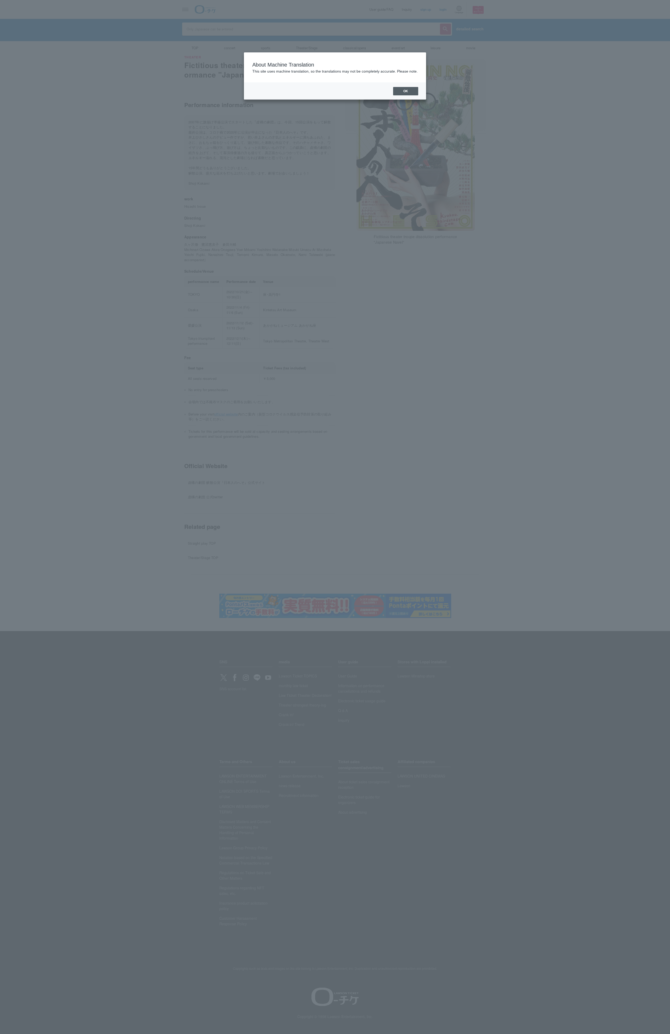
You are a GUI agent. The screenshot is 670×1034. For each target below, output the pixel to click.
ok (405, 91)
